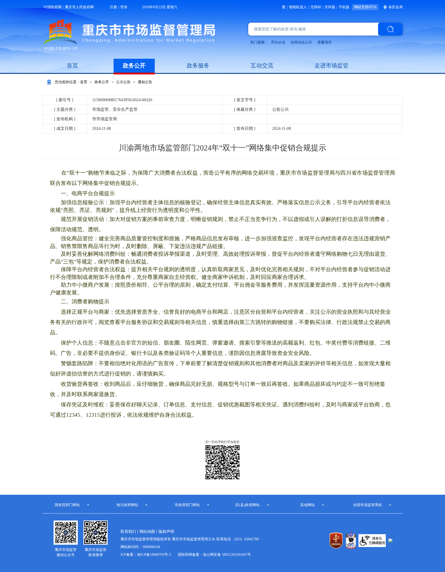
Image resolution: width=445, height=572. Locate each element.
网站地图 (147, 532)
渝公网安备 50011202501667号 (227, 555)
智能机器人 (298, 7)
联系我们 (128, 532)
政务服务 (198, 65)
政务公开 (134, 65)
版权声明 (166, 532)
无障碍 (315, 7)
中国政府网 (53, 7)
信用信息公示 (301, 42)
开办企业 (278, 42)
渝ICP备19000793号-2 (154, 555)
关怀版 (329, 7)
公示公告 (123, 82)
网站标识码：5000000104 (140, 547)
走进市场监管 (331, 65)
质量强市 (324, 42)
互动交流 (262, 65)
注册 (113, 7)
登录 (123, 7)
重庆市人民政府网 (79, 7)
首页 (72, 65)
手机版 (344, 7)
